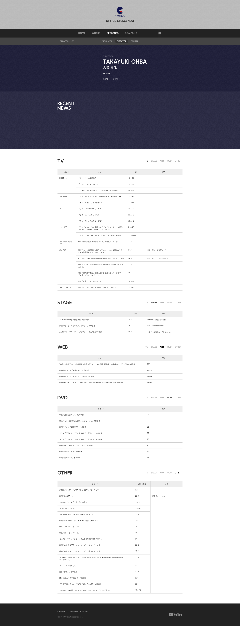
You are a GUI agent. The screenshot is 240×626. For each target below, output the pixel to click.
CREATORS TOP (66, 41)
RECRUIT (63, 611)
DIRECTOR (121, 41)
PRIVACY (85, 611)
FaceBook (171, 614)
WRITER (135, 41)
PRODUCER (107, 41)
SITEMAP (74, 611)
